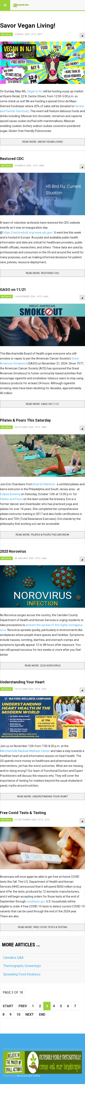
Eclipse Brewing (10, 494)
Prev (23, 1006)
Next (29, 1014)
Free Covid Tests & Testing (23, 813)
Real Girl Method (43, 484)
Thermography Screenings (22, 966)
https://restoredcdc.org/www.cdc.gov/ (28, 232)
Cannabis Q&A (13, 958)
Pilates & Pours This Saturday (25, 420)
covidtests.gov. (36, 901)
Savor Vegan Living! (27, 25)
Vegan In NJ (34, 91)
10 (18, 1014)
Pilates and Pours (11, 499)
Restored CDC (12, 158)
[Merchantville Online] (21, 5)
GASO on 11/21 (13, 289)
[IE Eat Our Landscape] (42, 1062)
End (42, 1014)
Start (8, 1006)
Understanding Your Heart (22, 682)
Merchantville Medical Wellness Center (25, 751)
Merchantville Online (28, 1075)
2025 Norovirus (13, 551)
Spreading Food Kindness (21, 974)
